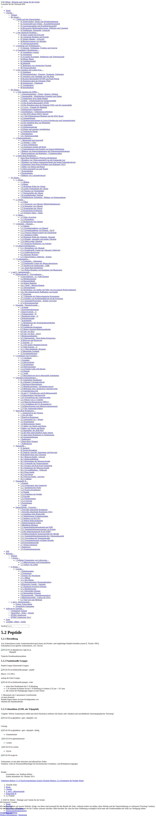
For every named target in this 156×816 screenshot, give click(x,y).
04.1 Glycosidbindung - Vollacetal (33, 470)
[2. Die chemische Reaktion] (37, 33)
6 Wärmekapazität (27, 318)
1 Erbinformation (27, 571)
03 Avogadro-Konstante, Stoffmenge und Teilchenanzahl (42, 57)
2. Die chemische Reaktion (26, 33)
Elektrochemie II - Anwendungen (28, 274)
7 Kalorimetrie (26, 321)
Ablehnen (13, 813)
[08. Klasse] (20, 17)
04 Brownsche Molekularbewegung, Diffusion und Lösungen (44, 28)
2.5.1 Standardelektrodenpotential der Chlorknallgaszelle (42, 536)
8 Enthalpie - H (26, 325)
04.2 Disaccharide (27, 472)
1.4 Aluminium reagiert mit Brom (33, 147)
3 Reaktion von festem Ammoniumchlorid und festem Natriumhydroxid (47, 162)
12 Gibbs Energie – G (28, 347)
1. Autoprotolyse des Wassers (31, 413)
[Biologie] (13, 554)
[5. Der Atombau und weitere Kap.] (43, 70)
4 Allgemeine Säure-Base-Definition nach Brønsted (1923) (43, 164)
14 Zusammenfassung (28, 353)
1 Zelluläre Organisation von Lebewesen (31, 560)
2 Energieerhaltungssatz (29, 310)
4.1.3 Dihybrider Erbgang (30, 591)
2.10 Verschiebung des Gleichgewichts (35, 397)
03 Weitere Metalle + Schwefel (32, 39)
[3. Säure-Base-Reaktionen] (37, 156)
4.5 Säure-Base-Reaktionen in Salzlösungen (37, 435)
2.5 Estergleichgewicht (29, 391)
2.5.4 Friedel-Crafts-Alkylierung (32, 369)
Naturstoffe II (21, 481)
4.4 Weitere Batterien (28, 283)
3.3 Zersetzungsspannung (30, 549)
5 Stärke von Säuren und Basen (32, 167)
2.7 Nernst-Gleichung (28, 545)
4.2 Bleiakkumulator (28, 279)
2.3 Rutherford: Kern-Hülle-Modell (34, 98)
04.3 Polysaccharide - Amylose (32, 477)
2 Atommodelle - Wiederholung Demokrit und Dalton (41, 96)
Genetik (19, 569)
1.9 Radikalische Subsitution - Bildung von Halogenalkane (43, 197)
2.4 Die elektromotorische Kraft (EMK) (35, 532)
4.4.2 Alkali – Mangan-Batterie (32, 285)
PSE (7, 551)
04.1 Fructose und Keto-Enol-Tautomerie (36, 466)
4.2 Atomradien (26, 125)
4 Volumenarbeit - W (28, 314)
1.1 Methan (24, 182)
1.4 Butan (24, 184)
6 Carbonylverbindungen (25, 246)
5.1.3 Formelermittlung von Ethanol (34, 228)
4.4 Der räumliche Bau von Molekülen (35, 123)
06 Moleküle (25, 63)
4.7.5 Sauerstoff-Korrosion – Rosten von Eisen (38, 301)
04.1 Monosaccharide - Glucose (32, 457)
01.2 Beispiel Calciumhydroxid (32, 382)
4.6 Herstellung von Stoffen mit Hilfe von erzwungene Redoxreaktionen (48, 290)
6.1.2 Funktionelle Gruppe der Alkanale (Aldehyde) (40, 250)
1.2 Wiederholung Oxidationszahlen (34, 516)
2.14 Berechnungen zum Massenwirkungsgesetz (39, 406)
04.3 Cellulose (26, 479)
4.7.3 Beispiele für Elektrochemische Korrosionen (39, 296)
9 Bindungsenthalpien (28, 336)
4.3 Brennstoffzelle (27, 281)
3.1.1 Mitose (25, 578)
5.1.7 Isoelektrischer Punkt (30, 488)
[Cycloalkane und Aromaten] (38, 356)
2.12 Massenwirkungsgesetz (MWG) (34, 402)
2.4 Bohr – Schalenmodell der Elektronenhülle (38, 101)
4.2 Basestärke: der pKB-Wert (32, 430)
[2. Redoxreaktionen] (32, 138)
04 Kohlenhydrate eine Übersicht (33, 455)
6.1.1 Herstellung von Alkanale (32, 248)
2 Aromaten (24, 360)
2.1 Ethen (24, 202)
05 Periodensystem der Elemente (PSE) (35, 81)
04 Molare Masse (27, 59)
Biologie (9, 554)
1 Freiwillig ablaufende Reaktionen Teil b (36, 512)
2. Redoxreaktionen (23, 138)
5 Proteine (24, 483)
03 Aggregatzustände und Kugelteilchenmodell (38, 26)
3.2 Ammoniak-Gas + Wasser (31, 419)
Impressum (23, 815)
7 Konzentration (26, 171)
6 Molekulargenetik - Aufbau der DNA (35, 598)
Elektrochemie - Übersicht (26, 507)
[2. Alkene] (24, 200)
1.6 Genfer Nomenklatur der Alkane (34, 189)
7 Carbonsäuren (22, 259)
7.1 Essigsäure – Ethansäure (31, 261)
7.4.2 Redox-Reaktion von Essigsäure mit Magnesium (41, 270)
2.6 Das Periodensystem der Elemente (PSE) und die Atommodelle (46, 105)
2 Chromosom (25, 573)
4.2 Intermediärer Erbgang (30, 593)
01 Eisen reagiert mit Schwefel (32, 35)
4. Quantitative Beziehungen (27, 50)
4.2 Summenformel (27, 118)
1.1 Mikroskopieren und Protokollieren (35, 562)
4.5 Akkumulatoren (27, 288)
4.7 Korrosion (25, 294)
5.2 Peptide (24, 492)
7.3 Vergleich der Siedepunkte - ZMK (35, 266)
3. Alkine (19, 215)
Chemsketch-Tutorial (19, 611)
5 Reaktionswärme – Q (29, 316)
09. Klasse (15, 90)
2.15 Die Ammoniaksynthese (31, 408)
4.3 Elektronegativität (28, 127)
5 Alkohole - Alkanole (24, 224)
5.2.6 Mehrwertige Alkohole (31, 241)
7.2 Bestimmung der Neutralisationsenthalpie (37, 323)
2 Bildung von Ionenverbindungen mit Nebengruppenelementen (45, 151)
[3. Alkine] (24, 215)
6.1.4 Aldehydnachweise (29, 252)
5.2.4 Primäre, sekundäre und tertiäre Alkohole (38, 239)
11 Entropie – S (26, 342)
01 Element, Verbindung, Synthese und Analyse (38, 48)
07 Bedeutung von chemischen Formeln (35, 65)
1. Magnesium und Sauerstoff (31, 140)
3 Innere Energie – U (28, 312)
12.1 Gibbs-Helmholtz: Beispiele (33, 349)
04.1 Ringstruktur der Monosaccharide (35, 461)
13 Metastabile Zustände (29, 351)
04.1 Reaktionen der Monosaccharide (34, 468)
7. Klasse (14, 558)
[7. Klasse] (19, 558)
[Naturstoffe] (25, 446)
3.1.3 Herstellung (27, 219)
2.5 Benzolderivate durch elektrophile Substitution (39, 375)
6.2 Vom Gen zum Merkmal (31, 600)
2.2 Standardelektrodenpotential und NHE (36, 527)
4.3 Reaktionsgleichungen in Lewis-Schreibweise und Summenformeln (47, 120)
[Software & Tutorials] (23, 609)
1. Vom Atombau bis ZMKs (26, 92)
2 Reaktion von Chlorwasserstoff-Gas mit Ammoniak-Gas (42, 160)
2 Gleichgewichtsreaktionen (31, 384)
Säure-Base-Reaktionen (25, 411)
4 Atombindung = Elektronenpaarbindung (36, 112)
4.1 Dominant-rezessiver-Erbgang (33, 587)
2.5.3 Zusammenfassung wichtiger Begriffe (37, 540)
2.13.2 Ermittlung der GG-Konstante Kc (36, 404)
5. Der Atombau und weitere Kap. (29, 70)
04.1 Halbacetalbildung (29, 459)
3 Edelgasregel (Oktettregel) (31, 109)
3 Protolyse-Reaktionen (29, 417)
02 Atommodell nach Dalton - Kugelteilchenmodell (40, 24)
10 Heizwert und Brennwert (31, 340)
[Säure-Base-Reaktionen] (35, 411)
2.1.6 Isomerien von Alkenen (31, 206)
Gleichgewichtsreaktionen (26, 378)
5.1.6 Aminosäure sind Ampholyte (33, 485)
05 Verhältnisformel (28, 61)
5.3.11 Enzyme (26, 501)
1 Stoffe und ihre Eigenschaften (28, 19)
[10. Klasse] (20, 178)
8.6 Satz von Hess (27, 332)
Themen (14, 15)
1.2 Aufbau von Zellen (29, 565)
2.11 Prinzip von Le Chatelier (31, 400)
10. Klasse (15, 178)
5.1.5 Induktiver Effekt (29, 235)
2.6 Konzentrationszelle (29, 543)
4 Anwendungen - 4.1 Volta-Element (34, 277)
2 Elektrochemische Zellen (30, 523)
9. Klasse (14, 567)
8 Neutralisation (26, 173)
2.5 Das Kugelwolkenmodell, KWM (34, 103)
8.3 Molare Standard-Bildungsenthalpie (35, 329)
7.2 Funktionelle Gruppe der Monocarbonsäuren (39, 263)
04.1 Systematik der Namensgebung (34, 463)
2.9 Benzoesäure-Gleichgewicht (32, 395)
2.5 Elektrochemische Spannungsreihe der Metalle (39, 534)
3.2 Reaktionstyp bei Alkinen (31, 222)
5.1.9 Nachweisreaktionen (30, 490)
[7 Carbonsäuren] (29, 259)
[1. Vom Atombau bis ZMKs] (38, 92)
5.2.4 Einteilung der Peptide (31, 494)
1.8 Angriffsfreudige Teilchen (31, 195)
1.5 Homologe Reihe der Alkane (32, 186)
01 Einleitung (25, 72)
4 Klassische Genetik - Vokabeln (33, 584)
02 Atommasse (26, 54)
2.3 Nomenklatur (27, 364)
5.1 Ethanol (24, 226)
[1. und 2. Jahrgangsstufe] (30, 272)
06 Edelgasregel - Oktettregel (31, 83)
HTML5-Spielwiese (18, 615)
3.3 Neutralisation (27, 422)
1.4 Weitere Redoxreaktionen (31, 521)
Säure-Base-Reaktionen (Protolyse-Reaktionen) (38, 158)
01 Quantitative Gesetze (29, 52)
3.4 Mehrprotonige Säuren (30, 424)
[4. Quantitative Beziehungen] (38, 50)
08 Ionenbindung (27, 87)
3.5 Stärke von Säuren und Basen (33, 426)
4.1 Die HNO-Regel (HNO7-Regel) (34, 114)
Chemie (9, 13)
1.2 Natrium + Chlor (28, 142)
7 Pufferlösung (26, 444)
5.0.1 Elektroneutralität (29, 136)
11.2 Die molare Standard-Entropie (33, 345)
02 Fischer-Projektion (28, 450)
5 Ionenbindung (26, 134)
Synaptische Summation (25, 606)
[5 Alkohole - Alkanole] (34, 224)
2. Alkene (19, 200)
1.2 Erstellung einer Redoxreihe (32, 514)
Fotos (8, 620)
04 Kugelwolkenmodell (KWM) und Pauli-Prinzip (39, 79)
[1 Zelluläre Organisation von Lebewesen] (48, 560)
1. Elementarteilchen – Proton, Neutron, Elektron (39, 94)
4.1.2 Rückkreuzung (28, 589)
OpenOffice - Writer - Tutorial (22, 613)
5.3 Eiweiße (25, 496)
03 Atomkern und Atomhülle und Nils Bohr (37, 76)
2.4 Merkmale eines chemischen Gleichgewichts (39, 389)
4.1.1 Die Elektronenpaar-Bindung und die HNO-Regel (41, 116)
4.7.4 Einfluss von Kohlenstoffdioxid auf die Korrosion (41, 299)
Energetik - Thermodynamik (26, 305)
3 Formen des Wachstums (30, 576)
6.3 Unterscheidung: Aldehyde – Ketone (36, 257)
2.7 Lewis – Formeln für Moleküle (33, 107)
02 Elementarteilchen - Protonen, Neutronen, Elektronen (42, 74)
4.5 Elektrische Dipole (29, 131)
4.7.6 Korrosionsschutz (29, 303)
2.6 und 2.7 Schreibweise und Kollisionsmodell (38, 393)
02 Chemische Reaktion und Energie (34, 37)
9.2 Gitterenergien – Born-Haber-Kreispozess (37, 338)
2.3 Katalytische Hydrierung (31, 211)
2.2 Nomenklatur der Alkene (31, 208)
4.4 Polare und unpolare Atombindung (35, 129)
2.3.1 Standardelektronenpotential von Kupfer (38, 529)
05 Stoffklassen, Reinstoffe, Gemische (35, 30)
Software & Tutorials (14, 609)
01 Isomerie (24, 448)
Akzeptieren (4, 813)
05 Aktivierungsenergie (29, 44)
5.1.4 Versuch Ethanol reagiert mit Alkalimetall (38, 233)
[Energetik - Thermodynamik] (38, 305)
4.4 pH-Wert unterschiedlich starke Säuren (36, 433)
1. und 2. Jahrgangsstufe (20, 272)
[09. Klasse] (20, 90)
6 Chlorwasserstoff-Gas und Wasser (34, 169)
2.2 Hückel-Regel (27, 362)
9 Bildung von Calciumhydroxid (32, 175)
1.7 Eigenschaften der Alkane (31, 193)
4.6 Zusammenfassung (29, 437)
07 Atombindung (27, 85)
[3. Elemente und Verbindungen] (40, 46)
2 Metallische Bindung (29, 525)
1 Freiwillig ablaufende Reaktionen (34, 510)
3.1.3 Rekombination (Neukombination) (35, 582)
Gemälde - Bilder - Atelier (16, 622)
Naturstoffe (20, 446)
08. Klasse (15, 17)
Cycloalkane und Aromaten (26, 356)
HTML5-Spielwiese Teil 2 (21, 617)
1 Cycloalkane (26, 358)
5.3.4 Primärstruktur (28, 499)
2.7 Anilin (24, 373)
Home (8, 11)
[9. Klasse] (19, 567)
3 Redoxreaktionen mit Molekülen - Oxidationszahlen (41, 153)
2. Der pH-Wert (26, 415)
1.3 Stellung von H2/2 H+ (30, 518)
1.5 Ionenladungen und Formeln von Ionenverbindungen (42, 149)
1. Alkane (19, 180)
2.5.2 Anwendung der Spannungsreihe (35, 538)
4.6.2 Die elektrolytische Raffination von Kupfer (39, 292)
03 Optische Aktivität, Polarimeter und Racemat (38, 452)
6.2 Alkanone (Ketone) (29, 255)
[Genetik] (23, 569)
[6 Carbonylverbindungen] (36, 246)
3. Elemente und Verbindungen (27, 46)
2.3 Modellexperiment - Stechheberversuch (37, 386)
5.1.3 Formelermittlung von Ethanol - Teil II (37, 230)
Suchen (4, 626)
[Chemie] (13, 13)
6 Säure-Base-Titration (29, 441)
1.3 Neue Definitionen (29, 145)
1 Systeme (24, 307)
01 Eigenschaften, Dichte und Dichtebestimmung (39, 22)
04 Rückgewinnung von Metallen (33, 41)
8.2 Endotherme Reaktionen (31, 327)
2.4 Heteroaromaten (28, 367)
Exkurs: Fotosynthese (24, 604)
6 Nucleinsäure (26, 503)
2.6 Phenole (25, 371)
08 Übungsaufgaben (28, 68)
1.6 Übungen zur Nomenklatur (32, 191)
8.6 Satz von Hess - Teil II (30, 334)
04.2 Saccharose (26, 474)
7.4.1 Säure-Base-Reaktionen (31, 268)
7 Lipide (23, 505)
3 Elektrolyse (25, 547)
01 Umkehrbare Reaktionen (31, 380)
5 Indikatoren (25, 439)
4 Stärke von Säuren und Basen (32, 428)
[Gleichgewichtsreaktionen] (37, 378)
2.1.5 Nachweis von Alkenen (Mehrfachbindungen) (40, 204)
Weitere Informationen (8, 815)
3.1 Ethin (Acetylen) (28, 217)
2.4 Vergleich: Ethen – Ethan (31, 213)
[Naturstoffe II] (27, 481)
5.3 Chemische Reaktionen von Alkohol (35, 244)
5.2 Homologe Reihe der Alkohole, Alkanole (37, 237)
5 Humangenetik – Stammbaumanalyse (35, 595)
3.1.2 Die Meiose (27, 580)
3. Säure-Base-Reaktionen (26, 156)
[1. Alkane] (24, 180)
